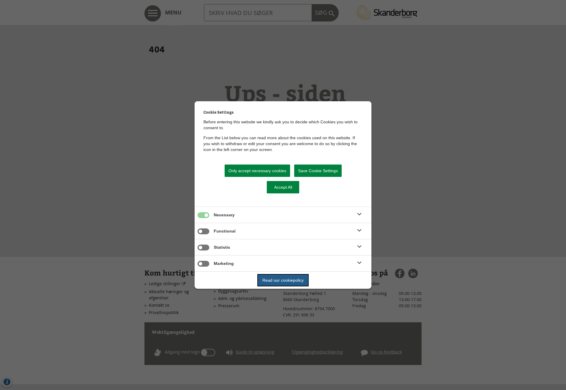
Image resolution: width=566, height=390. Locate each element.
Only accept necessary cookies (257, 170)
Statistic (222, 247)
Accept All (283, 187)
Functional (225, 231)
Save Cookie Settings (318, 170)
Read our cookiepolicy (283, 280)
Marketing (224, 263)
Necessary (224, 215)
